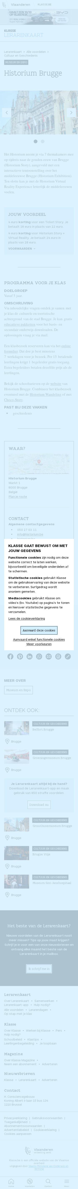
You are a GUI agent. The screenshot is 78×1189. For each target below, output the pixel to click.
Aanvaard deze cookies (39, 630)
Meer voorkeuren (39, 644)
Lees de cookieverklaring (26, 618)
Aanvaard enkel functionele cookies (39, 639)
